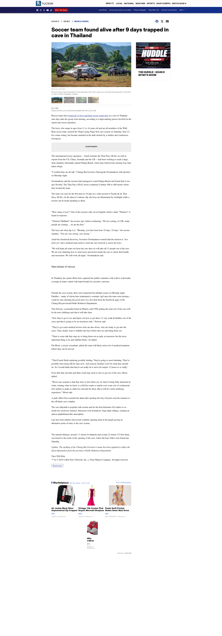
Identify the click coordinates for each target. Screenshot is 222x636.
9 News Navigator (140, 10)
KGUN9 (44, 10)
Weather (140, 3)
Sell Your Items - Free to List (80, 483)
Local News (103, 10)
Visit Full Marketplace (123, 482)
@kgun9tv (51, 10)
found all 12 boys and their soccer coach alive (88, 115)
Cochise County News (169, 10)
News (67, 21)
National (129, 3)
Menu (109, 3)
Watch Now (178, 3)
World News (81, 21)
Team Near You (153, 10)
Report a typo (57, 465)
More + (182, 10)
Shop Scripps (163, 3)
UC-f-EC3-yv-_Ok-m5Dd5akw (48, 10)
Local (119, 3)
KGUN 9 (55, 21)
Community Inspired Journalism (120, 10)
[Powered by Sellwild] (128, 553)
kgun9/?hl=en (41, 10)
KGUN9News (37, 10)
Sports (151, 3)
